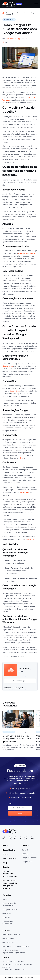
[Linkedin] (15, 838)
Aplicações (6, 917)
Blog (4, 863)
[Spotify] (26, 838)
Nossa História (8, 850)
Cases (5, 854)
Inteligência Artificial (10, 909)
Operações (6, 913)
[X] (21, 838)
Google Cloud (27, 861)
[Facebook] (10, 838)
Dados (4, 899)
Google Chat (15, 391)
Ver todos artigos (19, 681)
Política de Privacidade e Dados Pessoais (9, 873)
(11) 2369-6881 (8, 942)
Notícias (6, 867)
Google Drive (7, 366)
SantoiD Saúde (27, 854)
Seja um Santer (9, 858)
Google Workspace (29, 858)
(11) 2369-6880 (8, 938)
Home (5, 846)
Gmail (22, 458)
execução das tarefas (26, 253)
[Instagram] (4, 838)
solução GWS (30, 539)
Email (10, 804)
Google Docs (24, 492)
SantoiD (25, 850)
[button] (32, 704)
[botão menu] (36, 4)
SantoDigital (11, 39)
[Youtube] (32, 838)
